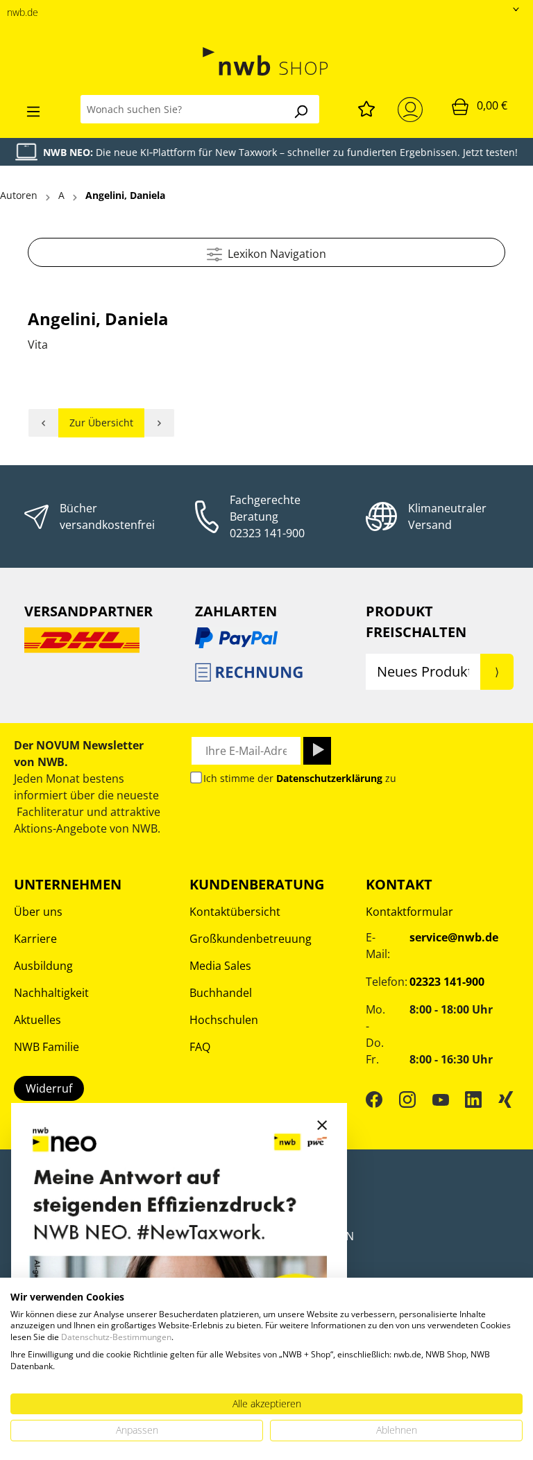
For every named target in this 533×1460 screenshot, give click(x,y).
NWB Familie (46, 1046)
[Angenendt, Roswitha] (159, 422)
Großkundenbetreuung (250, 938)
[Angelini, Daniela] (43, 422)
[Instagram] (407, 1099)
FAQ (199, 1046)
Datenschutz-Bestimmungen (116, 1337)
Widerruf (49, 1088)
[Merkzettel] (366, 106)
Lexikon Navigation (274, 253)
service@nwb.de (453, 937)
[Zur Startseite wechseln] (266, 61)
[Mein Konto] (413, 109)
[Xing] (506, 1099)
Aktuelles (37, 1019)
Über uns (38, 911)
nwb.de (22, 12)
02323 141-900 (267, 533)
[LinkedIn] (473, 1099)
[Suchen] (300, 109)
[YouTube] (440, 1099)
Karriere (35, 938)
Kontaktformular (409, 911)
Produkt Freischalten (416, 621)
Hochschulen (223, 1019)
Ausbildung (43, 965)
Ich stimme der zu (299, 778)
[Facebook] (374, 1099)
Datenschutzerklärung (329, 778)
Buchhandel (220, 992)
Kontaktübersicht (234, 911)
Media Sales (220, 965)
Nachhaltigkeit (51, 992)
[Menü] (33, 109)
